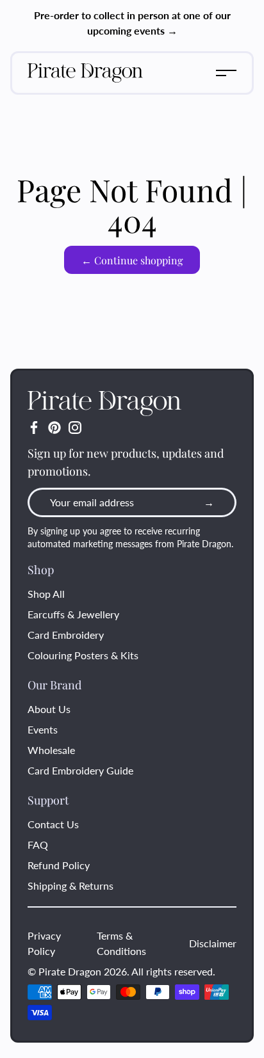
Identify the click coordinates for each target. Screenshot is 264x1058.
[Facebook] (34, 427)
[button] (226, 73)
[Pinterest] (54, 427)
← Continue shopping (132, 260)
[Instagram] (75, 427)
